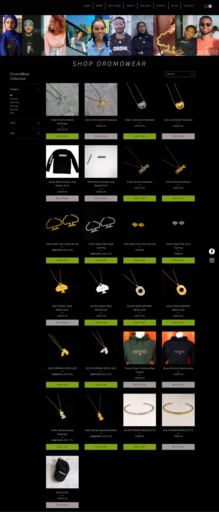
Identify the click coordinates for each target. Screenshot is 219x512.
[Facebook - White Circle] (212, 251)
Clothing (13, 99)
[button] (208, 6)
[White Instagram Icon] (212, 260)
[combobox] (180, 74)
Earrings (14, 106)
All (11, 95)
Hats (12, 113)
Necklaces (14, 102)
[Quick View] (62, 99)
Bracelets (14, 109)
